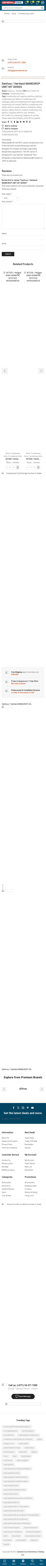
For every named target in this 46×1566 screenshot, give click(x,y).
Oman (4, 118)
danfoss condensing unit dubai (23, 102)
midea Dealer (23, 1443)
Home (6, 14)
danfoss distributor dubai (31, 107)
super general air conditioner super (15, 1481)
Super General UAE (30, 1527)
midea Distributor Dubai (12, 1448)
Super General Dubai (11, 1494)
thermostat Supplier (33, 1532)
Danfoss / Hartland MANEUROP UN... (17, 704)
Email (4, 243)
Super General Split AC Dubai (13, 1511)
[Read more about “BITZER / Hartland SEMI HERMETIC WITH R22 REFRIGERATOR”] (17, 467)
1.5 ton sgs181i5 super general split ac (17, 1427)
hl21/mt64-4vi (8, 115)
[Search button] (42, 8)
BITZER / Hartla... (13, 459)
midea (39, 1439)
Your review (7, 201)
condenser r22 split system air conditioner (18, 1439)
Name (4, 233)
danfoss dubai (8, 110)
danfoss (30, 96)
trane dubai (7, 1540)
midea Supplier (9, 1452)
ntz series (34, 115)
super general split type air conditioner (17, 1523)
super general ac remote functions (15, 1477)
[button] (5, 371)
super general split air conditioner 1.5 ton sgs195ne (21, 1515)
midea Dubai (29, 1448)
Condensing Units (26, 14)
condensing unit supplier (17, 96)
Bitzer (8, 462)
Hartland (19, 91)
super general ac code (11, 1473)
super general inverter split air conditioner (18, 1498)
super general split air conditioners (15, 1519)
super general (8, 1464)
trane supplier (21, 1540)
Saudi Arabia (17, 118)
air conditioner (9, 1435)
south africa (28, 118)
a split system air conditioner (28, 1435)
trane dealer (16, 1536)
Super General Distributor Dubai (14, 1490)
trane (5, 1536)
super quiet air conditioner (13, 1532)
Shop (14, 14)
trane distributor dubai (32, 1536)
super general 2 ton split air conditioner (17, 1469)
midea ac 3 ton (9, 1443)
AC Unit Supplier (27, 1431)
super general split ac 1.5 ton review (16, 1506)
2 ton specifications (10, 1431)
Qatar (9, 118)
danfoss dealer (13, 107)
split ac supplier (22, 1460)
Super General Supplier (11, 1527)
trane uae (34, 1540)
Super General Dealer (11, 1485)
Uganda (37, 118)
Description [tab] (6, 140)
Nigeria (26, 115)
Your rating (7, 194)
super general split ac (11, 1502)
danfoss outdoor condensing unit (28, 110)
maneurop (18, 115)
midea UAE (23, 1452)
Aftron (23, 1088)
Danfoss (11, 91)
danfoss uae (22, 113)
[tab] (23, 139)
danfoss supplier (9, 113)
